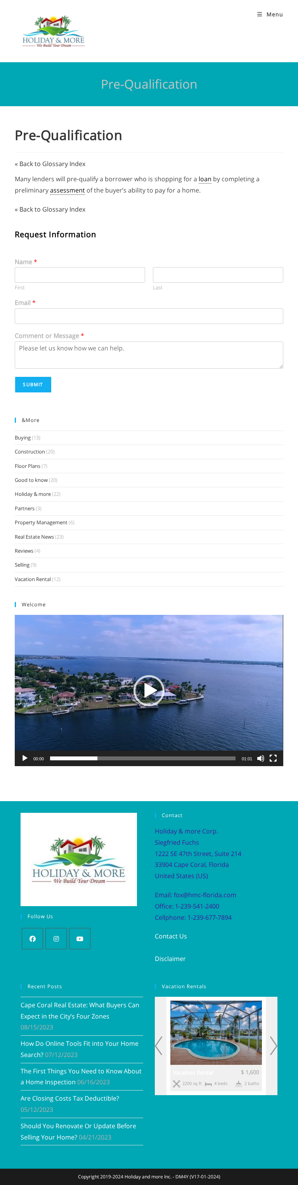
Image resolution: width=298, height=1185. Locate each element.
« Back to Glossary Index (50, 163)
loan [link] (205, 179)
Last (158, 287)
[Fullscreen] (273, 758)
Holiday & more (33, 493)
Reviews (24, 550)
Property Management (41, 522)
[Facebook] (32, 938)
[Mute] (261, 758)
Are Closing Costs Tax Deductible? (70, 1098)
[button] (149, 690)
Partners (25, 508)
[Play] (25, 758)
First (20, 287)
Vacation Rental (33, 579)
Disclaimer (170, 958)
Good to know (31, 479)
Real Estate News (34, 536)
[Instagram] (56, 938)
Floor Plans (27, 465)
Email (25, 303)
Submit (33, 384)
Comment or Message (49, 336)
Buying (23, 437)
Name (26, 262)
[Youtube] (79, 938)
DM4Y (182, 1176)
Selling (22, 564)
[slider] (142, 758)
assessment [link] (67, 190)
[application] (149, 690)
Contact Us (171, 936)
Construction (30, 451)
